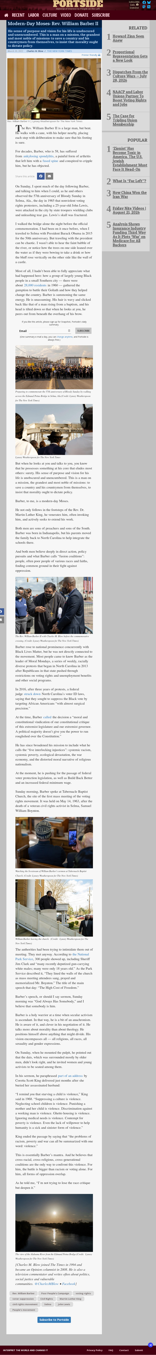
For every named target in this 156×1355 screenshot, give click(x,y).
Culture (50, 15)
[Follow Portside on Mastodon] (144, 7)
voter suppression (23, 1298)
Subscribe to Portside (54, 1319)
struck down (32, 693)
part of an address (70, 1075)
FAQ (111, 1350)
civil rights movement (25, 1304)
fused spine (50, 160)
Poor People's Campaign (55, 1293)
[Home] (78, 3)
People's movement (23, 1309)
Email (23, 331)
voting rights (83, 1293)
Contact (124, 1350)
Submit (139, 1350)
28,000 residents (35, 285)
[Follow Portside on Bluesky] (149, 3)
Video (66, 15)
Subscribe (101, 15)
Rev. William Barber (23, 1293)
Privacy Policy (95, 1350)
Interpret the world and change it (25, 1350)
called (47, 717)
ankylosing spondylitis (38, 156)
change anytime (65, 336)
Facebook (68, 1283)
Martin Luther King (70, 1298)
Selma (47, 1304)
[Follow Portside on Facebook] (144, 3)
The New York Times (59, 50)
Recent (18, 15)
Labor (33, 15)
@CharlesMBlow (46, 1283)
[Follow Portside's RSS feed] (149, 7)
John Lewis (64, 1304)
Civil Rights (46, 1298)
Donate (81, 15)
